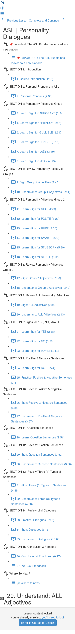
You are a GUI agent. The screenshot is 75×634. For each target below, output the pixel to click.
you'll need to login (53, 617)
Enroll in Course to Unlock (37, 623)
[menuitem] (2, 9)
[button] (2, 4)
